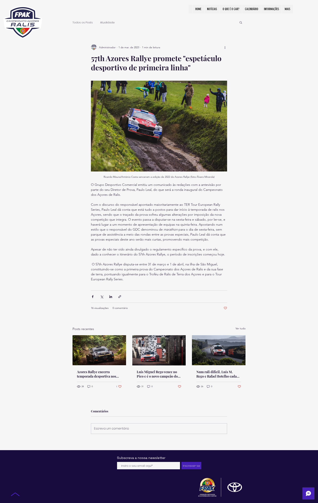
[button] (241, 22)
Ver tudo (240, 328)
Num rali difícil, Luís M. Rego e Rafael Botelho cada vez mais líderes (216, 374)
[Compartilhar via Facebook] (92, 296)
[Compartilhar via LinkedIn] (110, 296)
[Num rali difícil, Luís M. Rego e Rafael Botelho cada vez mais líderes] (218, 350)
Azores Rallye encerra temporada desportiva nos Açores (96, 374)
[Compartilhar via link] (119, 296)
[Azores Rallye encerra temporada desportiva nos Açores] (99, 350)
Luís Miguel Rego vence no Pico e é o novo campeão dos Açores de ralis (158, 374)
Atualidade (107, 22)
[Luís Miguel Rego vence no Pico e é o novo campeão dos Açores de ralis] (159, 350)
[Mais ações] (225, 47)
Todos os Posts (83, 22)
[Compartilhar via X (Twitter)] (101, 296)
